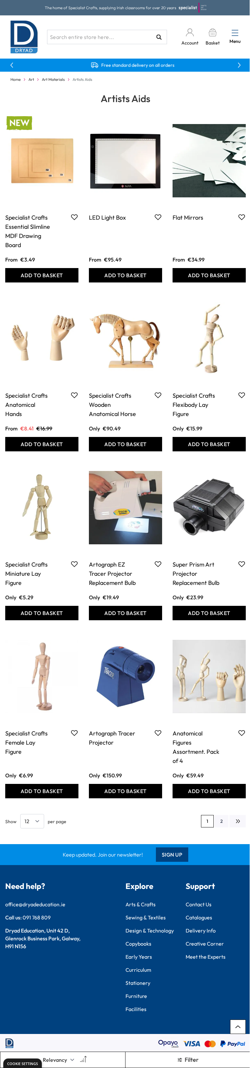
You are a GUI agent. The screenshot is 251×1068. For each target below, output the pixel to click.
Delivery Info (201, 930)
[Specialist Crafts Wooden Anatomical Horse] (125, 339)
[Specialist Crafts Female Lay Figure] (41, 676)
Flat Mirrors (188, 217)
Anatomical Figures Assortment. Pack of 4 (196, 747)
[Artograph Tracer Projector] (125, 676)
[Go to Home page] (24, 37)
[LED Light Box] (125, 161)
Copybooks (138, 943)
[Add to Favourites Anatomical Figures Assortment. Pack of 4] (242, 733)
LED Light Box (107, 217)
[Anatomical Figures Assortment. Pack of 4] (209, 676)
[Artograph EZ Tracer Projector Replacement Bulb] (125, 507)
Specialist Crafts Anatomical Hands (26, 405)
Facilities (136, 1009)
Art (31, 79)
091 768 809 (37, 917)
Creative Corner (205, 943)
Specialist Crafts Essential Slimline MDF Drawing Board (27, 231)
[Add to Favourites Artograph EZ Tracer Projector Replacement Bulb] (158, 564)
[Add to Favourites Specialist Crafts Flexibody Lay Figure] (242, 395)
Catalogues (199, 917)
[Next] (237, 821)
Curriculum (138, 970)
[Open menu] (235, 32)
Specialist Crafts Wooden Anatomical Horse (112, 405)
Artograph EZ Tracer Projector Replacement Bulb (112, 574)
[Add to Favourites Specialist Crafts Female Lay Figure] (74, 733)
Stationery (138, 983)
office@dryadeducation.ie (35, 904)
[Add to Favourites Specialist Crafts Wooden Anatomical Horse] (158, 395)
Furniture (136, 996)
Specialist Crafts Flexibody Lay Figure (194, 405)
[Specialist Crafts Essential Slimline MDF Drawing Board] (41, 161)
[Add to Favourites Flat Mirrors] (242, 217)
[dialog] (22, 1063)
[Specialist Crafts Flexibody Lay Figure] (209, 339)
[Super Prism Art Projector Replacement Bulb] (209, 507)
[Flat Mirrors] (209, 161)
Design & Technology (150, 930)
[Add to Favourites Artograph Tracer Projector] (158, 733)
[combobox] (107, 37)
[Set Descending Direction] (83, 1060)
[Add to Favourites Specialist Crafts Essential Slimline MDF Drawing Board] (74, 217)
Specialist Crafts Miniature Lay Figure (26, 574)
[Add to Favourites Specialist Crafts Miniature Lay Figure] (74, 564)
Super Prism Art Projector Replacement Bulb (196, 574)
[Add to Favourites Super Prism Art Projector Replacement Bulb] (242, 564)
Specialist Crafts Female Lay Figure (26, 742)
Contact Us (198, 904)
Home (15, 79)
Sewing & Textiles (146, 917)
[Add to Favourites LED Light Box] (158, 217)
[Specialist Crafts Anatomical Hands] (41, 339)
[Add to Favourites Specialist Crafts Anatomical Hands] (74, 395)
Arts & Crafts (141, 904)
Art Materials (53, 79)
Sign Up (172, 854)
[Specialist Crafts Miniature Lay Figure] (41, 507)
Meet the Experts (206, 956)
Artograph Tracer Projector (112, 738)
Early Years (139, 956)
